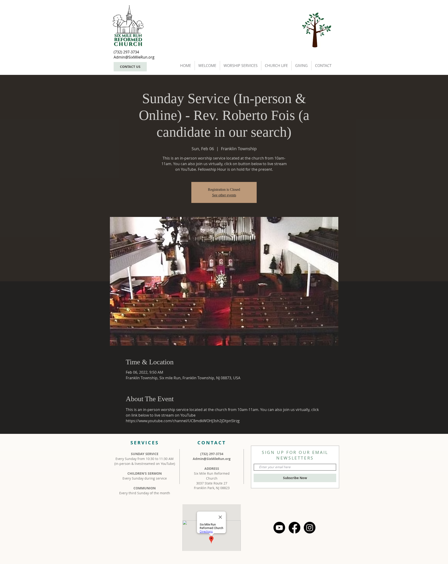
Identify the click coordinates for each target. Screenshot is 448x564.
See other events (224, 195)
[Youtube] (279, 527)
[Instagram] (309, 527)
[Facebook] (294, 527)
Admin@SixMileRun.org (212, 458)
